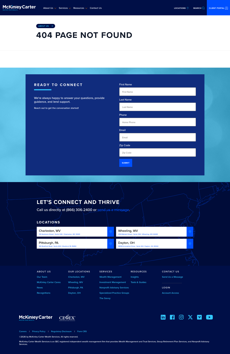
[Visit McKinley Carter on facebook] (172, 317)
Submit (126, 163)
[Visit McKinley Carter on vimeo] (199, 317)
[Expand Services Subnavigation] (70, 8)
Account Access (170, 293)
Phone (123, 114)
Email (122, 130)
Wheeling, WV (75, 282)
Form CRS (82, 331)
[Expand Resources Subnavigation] (86, 8)
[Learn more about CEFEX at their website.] (67, 319)
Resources (78, 8)
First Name (125, 84)
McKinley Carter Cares (49, 282)
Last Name (125, 99)
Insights (135, 277)
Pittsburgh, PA (75, 287)
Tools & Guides (138, 282)
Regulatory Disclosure (61, 331)
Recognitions (43, 293)
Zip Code (124, 145)
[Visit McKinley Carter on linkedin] (163, 317)
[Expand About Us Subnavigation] (55, 8)
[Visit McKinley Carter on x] (190, 317)
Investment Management (112, 282)
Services (63, 8)
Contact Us (96, 8)
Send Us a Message (172, 277)
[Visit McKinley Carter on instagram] (181, 317)
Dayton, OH (74, 293)
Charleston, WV (76, 277)
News (40, 287)
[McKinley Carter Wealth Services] (19, 7)
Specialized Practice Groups (114, 293)
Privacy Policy (38, 331)
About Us (48, 8)
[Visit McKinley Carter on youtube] (209, 317)
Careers (22, 331)
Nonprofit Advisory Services (114, 287)
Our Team (42, 277)
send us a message (113, 209)
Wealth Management (110, 277)
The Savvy (104, 298)
